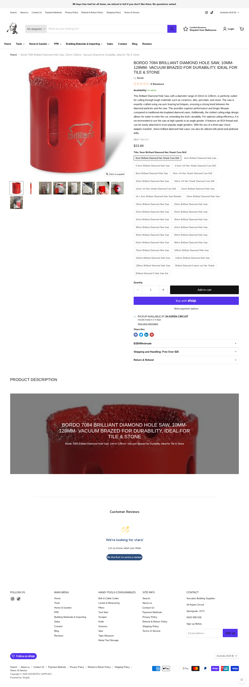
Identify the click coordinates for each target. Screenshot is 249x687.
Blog (134, 43)
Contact (122, 43)
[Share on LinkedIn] (146, 335)
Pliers (101, 607)
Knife (101, 621)
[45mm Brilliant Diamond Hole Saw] (153, 238)
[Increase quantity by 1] (163, 290)
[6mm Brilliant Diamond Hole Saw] (200, 161)
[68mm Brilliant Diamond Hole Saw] (191, 246)
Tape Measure (106, 635)
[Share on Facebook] (136, 335)
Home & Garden (38, 43)
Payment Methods (53, 12)
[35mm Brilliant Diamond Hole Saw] (191, 223)
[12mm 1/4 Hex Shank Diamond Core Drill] (156, 192)
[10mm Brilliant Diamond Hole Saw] (153, 184)
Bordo (140, 77)
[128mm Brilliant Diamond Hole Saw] (153, 269)
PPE (56, 43)
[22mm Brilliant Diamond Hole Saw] (153, 215)
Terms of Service (131, 12)
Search (13, 12)
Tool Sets (103, 612)
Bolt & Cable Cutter (108, 598)
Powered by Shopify (20, 677)
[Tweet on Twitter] (141, 335)
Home (7, 43)
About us (24, 12)
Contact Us (37, 12)
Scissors (102, 626)
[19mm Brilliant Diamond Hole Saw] (153, 207)
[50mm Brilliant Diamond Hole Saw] (191, 238)
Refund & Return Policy (92, 12)
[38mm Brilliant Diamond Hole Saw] (153, 230)
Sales (110, 43)
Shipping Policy (113, 12)
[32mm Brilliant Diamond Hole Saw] (153, 223)
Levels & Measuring (109, 603)
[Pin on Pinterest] (152, 335)
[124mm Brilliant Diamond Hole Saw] (193, 261)
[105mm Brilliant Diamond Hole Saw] (192, 253)
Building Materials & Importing (83, 43)
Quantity (138, 282)
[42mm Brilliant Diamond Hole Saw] (191, 230)
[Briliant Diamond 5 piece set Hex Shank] (195, 269)
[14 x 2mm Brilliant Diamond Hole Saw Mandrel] (159, 200)
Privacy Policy (71, 12)
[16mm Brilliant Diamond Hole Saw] (203, 200)
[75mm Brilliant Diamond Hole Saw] (153, 253)
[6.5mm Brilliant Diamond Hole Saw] (153, 169)
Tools (19, 43)
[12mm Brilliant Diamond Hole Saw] (198, 192)
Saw (100, 631)
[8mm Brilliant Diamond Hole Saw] (152, 176)
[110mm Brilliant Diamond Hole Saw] (153, 261)
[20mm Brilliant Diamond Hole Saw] (191, 207)
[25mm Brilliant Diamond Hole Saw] (191, 215)
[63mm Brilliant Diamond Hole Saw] (153, 246)
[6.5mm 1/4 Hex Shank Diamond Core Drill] (196, 169)
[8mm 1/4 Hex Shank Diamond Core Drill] (193, 176)
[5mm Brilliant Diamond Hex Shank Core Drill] (158, 161)
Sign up (230, 633)
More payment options (186, 308)
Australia (228, 12)
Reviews (147, 43)
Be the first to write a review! (124, 557)
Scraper (102, 617)
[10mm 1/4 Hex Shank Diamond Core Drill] (194, 184)
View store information (148, 324)
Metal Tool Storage (108, 640)
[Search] (172, 29)
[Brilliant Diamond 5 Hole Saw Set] (152, 276)
